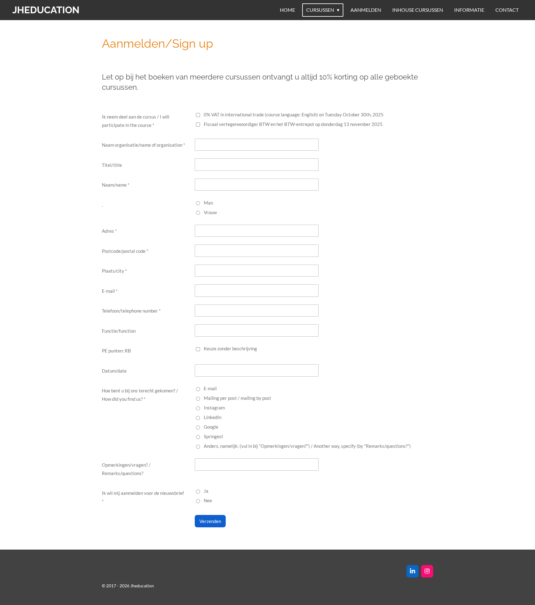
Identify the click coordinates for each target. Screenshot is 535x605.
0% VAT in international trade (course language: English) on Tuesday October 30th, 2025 (294, 114)
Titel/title (112, 165)
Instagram (214, 407)
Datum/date (114, 371)
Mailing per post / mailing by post (237, 398)
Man (208, 202)
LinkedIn (212, 417)
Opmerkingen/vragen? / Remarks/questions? (126, 469)
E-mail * (110, 291)
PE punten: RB (116, 350)
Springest (213, 436)
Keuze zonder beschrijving (230, 348)
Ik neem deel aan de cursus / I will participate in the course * (135, 121)
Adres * (109, 231)
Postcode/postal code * (125, 251)
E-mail (210, 388)
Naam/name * (115, 185)
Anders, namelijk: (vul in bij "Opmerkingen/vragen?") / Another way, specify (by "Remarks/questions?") (307, 446)
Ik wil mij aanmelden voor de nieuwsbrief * (143, 497)
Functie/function (119, 331)
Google (211, 427)
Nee (208, 500)
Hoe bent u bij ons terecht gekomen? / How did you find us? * (140, 395)
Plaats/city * (114, 271)
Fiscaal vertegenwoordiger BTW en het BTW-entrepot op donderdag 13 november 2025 (293, 124)
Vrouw (210, 212)
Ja (206, 491)
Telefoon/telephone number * (131, 310)
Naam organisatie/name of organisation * (143, 145)
